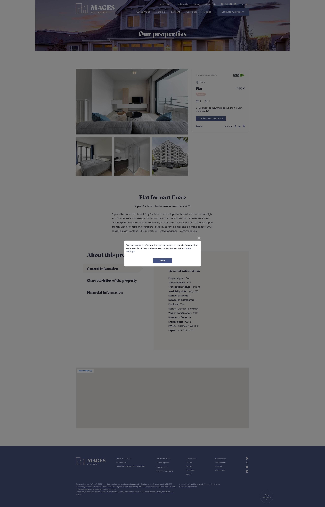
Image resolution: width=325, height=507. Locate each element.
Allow (162, 260)
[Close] (199, 238)
